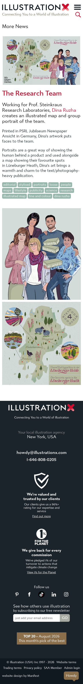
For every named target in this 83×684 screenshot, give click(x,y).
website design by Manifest (20, 676)
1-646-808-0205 (41, 459)
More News (15, 26)
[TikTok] (41, 596)
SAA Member (53, 668)
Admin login (72, 668)
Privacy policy (33, 668)
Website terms (66, 662)
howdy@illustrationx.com (42, 452)
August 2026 (41, 636)
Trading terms (12, 668)
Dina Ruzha (64, 110)
